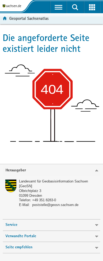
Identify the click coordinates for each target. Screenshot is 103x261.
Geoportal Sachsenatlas (29, 18)
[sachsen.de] (13, 6)
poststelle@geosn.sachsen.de (55, 205)
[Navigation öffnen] (58, 7)
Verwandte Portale (21, 236)
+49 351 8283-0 (44, 200)
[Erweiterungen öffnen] (92, 7)
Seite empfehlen (19, 247)
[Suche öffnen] (75, 7)
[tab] (51, 170)
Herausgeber (16, 170)
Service (11, 225)
